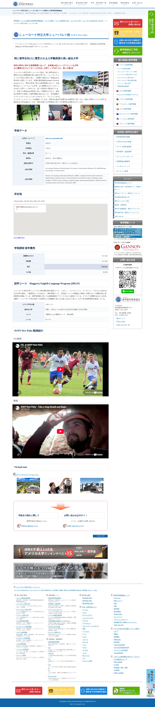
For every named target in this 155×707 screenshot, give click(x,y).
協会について (120, 318)
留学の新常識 (118, 662)
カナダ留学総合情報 (22, 621)
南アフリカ (86, 655)
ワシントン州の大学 (124, 83)
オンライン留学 (122, 171)
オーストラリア (87, 615)
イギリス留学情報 (126, 99)
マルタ (85, 647)
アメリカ (85, 610)
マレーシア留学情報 (126, 124)
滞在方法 (66, 590)
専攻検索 (90, 590)
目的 (115, 603)
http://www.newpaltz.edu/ (54, 138)
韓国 (84, 628)
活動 (115, 606)
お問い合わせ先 (118, 625)
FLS (49, 665)
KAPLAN (51, 653)
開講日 (116, 634)
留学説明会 (125, 3)
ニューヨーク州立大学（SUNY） (93, 21)
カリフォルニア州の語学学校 (127, 80)
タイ (84, 658)
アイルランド (87, 623)
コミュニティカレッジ (127, 71)
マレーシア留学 (21, 655)
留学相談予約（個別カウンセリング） (127, 212)
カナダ (85, 612)
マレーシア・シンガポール (91, 626)
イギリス (85, 620)
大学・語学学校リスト (89, 607)
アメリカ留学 (49, 21)
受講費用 (116, 637)
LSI (49, 659)
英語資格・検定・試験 (121, 667)
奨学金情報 (72, 590)
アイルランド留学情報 (127, 104)
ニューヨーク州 (75, 21)
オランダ (85, 642)
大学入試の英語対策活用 (121, 647)
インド (85, 634)
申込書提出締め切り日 (122, 197)
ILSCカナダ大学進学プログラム (127, 95)
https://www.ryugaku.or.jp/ (77, 704)
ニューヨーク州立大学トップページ (28, 587)
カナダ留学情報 (125, 91)
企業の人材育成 (118, 673)
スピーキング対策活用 (121, 650)
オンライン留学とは (54, 632)
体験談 (61, 590)
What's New (117, 598)
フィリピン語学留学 (126, 119)
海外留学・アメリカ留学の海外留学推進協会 (28, 21)
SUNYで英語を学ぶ (46, 590)
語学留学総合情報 (123, 137)
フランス (85, 639)
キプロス (85, 650)
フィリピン (86, 631)
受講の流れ (117, 639)
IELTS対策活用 (118, 653)
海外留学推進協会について (123, 183)
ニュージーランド (88, 618)
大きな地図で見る (19, 237)
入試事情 (116, 670)
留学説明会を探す (88, 603)
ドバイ (85, 653)
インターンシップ (123, 166)
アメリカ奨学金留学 (124, 68)
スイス (85, 637)
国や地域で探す (67, 3)
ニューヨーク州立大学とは (21, 590)
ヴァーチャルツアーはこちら (28, 475)
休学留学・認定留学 (124, 151)
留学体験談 (113, 3)
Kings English (52, 676)
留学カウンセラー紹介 (122, 201)
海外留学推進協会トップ (121, 595)
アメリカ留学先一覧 (62, 21)
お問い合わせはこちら (75, 526)
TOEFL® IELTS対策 (123, 142)
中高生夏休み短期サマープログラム (59, 621)
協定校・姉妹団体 (120, 205)
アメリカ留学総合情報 (23, 598)
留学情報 (116, 609)
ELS (49, 647)
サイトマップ (118, 617)
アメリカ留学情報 (126, 65)
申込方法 (78, 590)
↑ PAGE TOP (100, 536)
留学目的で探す (82, 3)
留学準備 (116, 642)
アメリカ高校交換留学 (55, 615)
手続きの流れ (120, 321)
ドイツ (85, 645)
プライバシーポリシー (121, 619)
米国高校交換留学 (123, 86)
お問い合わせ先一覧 (123, 325)
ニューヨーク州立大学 (127, 74)
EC (49, 670)
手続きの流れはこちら (29, 526)
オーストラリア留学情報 (128, 114)
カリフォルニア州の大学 (125, 77)
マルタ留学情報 (125, 109)
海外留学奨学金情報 (54, 598)
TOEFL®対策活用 (119, 645)
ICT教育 (116, 665)
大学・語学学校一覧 (98, 3)
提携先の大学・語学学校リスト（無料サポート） (128, 188)
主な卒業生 (55, 590)
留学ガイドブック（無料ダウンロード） (128, 193)
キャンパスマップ (35, 590)
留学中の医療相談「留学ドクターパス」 (128, 209)
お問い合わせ (137, 3)
